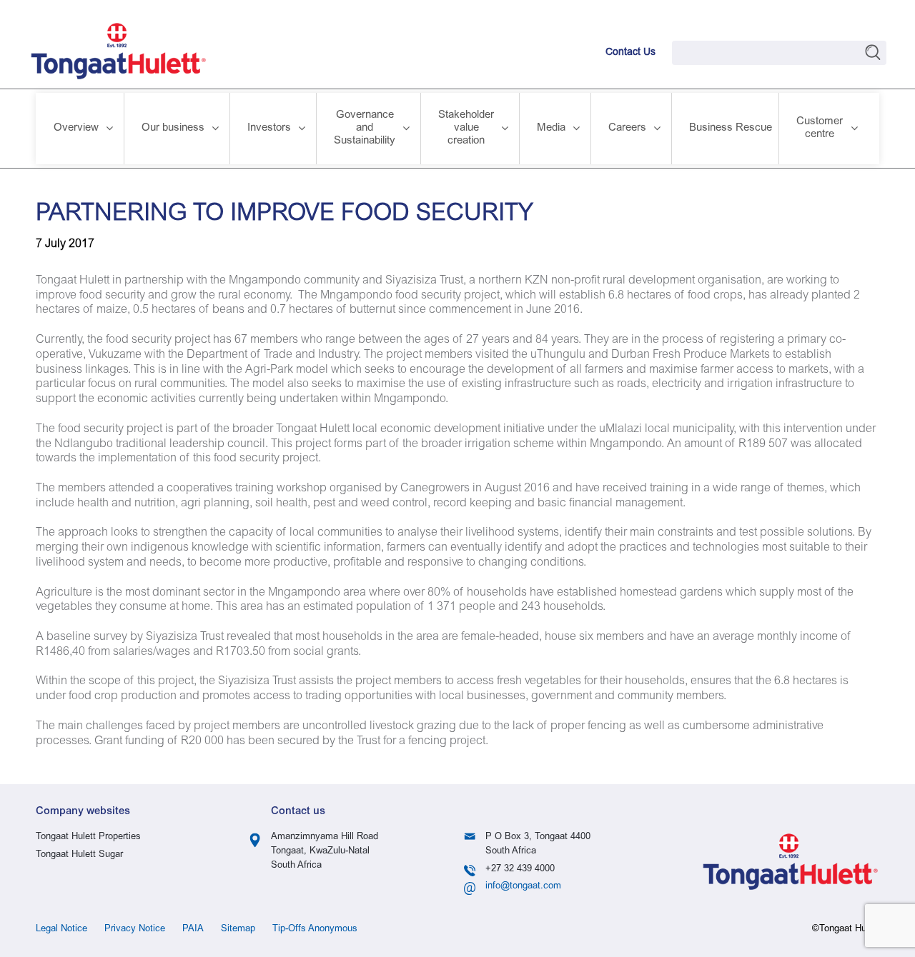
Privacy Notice (134, 929)
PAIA (193, 929)
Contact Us (630, 53)
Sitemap (238, 929)
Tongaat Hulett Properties (88, 837)
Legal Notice (61, 929)
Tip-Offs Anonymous (314, 929)
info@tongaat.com (523, 886)
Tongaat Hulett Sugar (79, 855)
